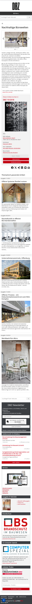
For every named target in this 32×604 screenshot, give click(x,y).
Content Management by (8, 601)
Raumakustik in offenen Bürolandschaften (11, 219)
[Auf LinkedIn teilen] (22, 168)
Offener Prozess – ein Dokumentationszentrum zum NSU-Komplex (16, 297)
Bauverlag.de (4, 602)
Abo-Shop (5, 491)
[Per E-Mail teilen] (25, 168)
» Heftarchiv (20, 502)
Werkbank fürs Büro (10, 338)
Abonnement (16, 159)
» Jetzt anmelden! (16, 426)
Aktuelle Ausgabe (7, 488)
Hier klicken (18, 422)
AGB (17, 597)
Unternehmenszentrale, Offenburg (16, 258)
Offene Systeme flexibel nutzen (14, 181)
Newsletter (4, 597)
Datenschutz (22, 597)
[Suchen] (29, 17)
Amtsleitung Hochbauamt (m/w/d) (13, 445)
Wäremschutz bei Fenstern (10, 152)
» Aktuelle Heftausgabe (23, 501)
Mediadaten (5, 490)
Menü (17, 13)
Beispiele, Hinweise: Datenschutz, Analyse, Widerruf (14, 430)
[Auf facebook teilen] (12, 168)
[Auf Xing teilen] (19, 168)
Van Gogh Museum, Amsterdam (11, 148)
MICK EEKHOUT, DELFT (9, 138)
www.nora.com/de (7, 92)
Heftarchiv (5, 493)
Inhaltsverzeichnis (16, 162)
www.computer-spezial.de (9, 563)
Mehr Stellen (16, 462)
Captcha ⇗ (22, 423)
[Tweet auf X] (15, 168)
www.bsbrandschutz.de (8, 539)
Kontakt (10, 598)
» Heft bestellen (21, 504)
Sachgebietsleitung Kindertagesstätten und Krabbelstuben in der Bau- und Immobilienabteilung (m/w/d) (15, 453)
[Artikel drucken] (28, 168)
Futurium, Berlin (7, 144)
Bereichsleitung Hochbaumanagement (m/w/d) (14, 438)
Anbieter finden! (16, 589)
